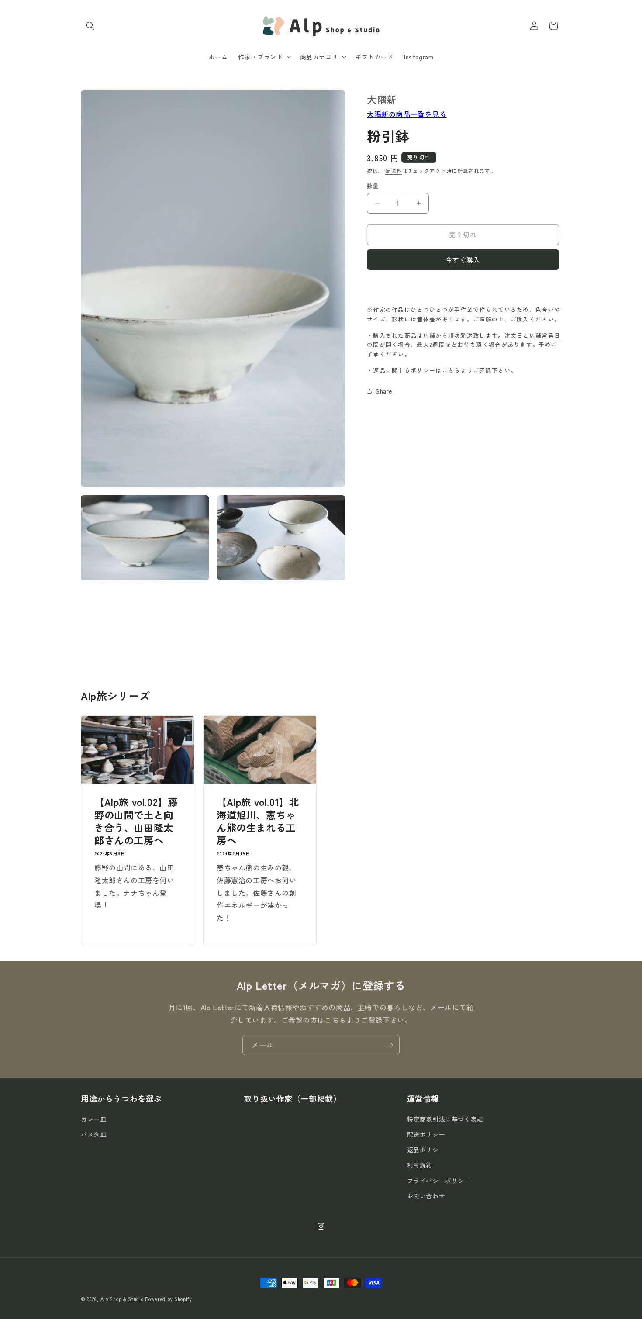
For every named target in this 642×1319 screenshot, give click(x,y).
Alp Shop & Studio (122, 1298)
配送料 (393, 170)
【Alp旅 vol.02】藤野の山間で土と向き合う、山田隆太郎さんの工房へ (135, 821)
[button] (90, 25)
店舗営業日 (545, 335)
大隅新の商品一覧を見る (407, 114)
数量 (373, 186)
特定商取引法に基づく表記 (445, 1119)
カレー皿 (93, 1119)
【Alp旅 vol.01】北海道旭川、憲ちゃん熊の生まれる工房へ (258, 821)
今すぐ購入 (462, 259)
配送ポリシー (426, 1134)
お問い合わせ (426, 1195)
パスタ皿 (93, 1134)
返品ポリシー (426, 1150)
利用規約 (419, 1165)
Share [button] (384, 391)
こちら (451, 370)
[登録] (389, 1045)
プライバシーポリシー (439, 1180)
